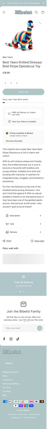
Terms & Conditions (11, 382)
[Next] (43, 3)
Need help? (37, 239)
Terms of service (33, 413)
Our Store (7, 390)
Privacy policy (21, 413)
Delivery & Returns (10, 370)
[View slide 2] (22, 290)
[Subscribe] (37, 326)
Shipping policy (15, 416)
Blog (4, 393)
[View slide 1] (19, 290)
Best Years (8, 57)
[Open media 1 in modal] (39, 23)
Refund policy (11, 413)
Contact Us (7, 378)
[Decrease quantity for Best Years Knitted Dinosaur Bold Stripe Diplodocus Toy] (5, 83)
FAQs (5, 374)
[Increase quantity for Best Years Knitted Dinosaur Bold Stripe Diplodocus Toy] (16, 83)
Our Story (7, 386)
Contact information (28, 416)
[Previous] (4, 3)
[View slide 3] (25, 290)
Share (8, 239)
